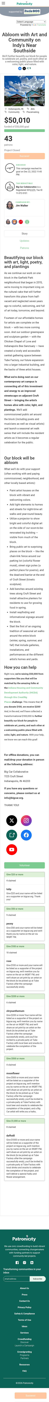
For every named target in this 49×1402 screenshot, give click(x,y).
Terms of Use (24, 1320)
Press (24, 1294)
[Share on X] (24, 68)
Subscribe (37, 1279)
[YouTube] (11, 849)
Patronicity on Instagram (24, 1262)
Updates (24, 240)
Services (24, 1332)
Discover (24, 1342)
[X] (11, 820)
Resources (24, 1364)
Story (24, 233)
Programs (24, 1355)
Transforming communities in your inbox (22, 1271)
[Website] (11, 835)
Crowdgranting (24, 1352)
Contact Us (24, 1301)
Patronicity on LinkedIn (31, 1262)
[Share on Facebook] (20, 68)
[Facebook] (26, 835)
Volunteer (24, 865)
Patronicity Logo (24, 1238)
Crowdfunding (24, 1339)
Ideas (24, 1326)
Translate (41, 25)
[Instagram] (26, 820)
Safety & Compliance (24, 1313)
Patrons (24, 248)
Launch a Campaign (24, 1345)
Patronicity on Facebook (17, 1262)
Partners (25, 1358)
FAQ (24, 1371)
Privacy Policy (24, 1307)
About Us (24, 1288)
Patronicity (24, 3)
